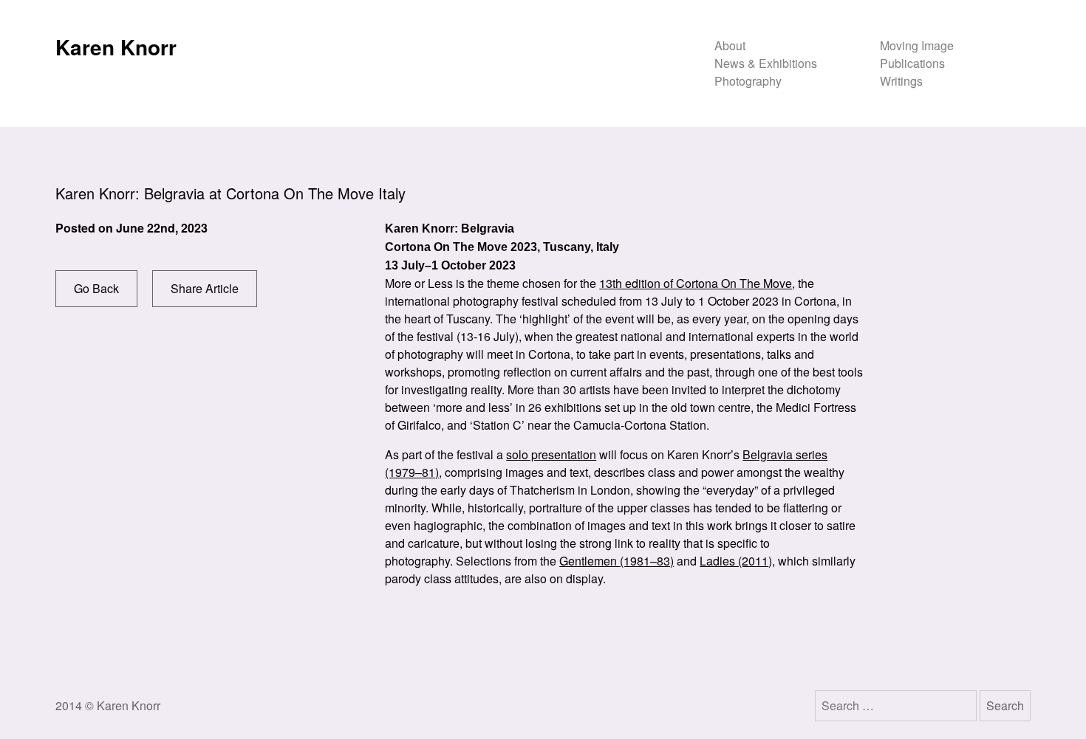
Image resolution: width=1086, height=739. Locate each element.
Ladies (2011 (734, 560)
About (729, 45)
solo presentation (551, 454)
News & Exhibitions (765, 63)
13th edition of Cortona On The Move (695, 283)
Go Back (96, 288)
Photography (748, 80)
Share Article (205, 288)
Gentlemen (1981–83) (616, 560)
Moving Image (917, 45)
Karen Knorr (116, 47)
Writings (901, 80)
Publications (912, 63)
